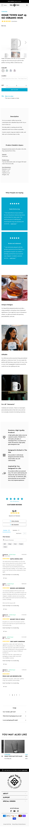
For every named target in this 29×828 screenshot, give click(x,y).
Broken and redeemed (14, 243)
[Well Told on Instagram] (17, 811)
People (21, 544)
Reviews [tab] (5, 530)
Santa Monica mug (14, 209)
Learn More (24, 770)
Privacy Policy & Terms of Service (19, 824)
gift (5, 544)
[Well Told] (14, 5)
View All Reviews (14, 501)
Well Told (9, 824)
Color (4, 68)
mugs (9, 544)
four (15, 544)
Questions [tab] (15, 530)
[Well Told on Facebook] (11, 811)
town (5, 547)
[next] (25, 42)
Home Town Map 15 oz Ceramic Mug (11, 574)
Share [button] (5, 578)
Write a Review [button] (15, 521)
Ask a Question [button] (15, 524)
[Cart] (27, 5)
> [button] (19, 695)
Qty (2, 85)
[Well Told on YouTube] (14, 811)
